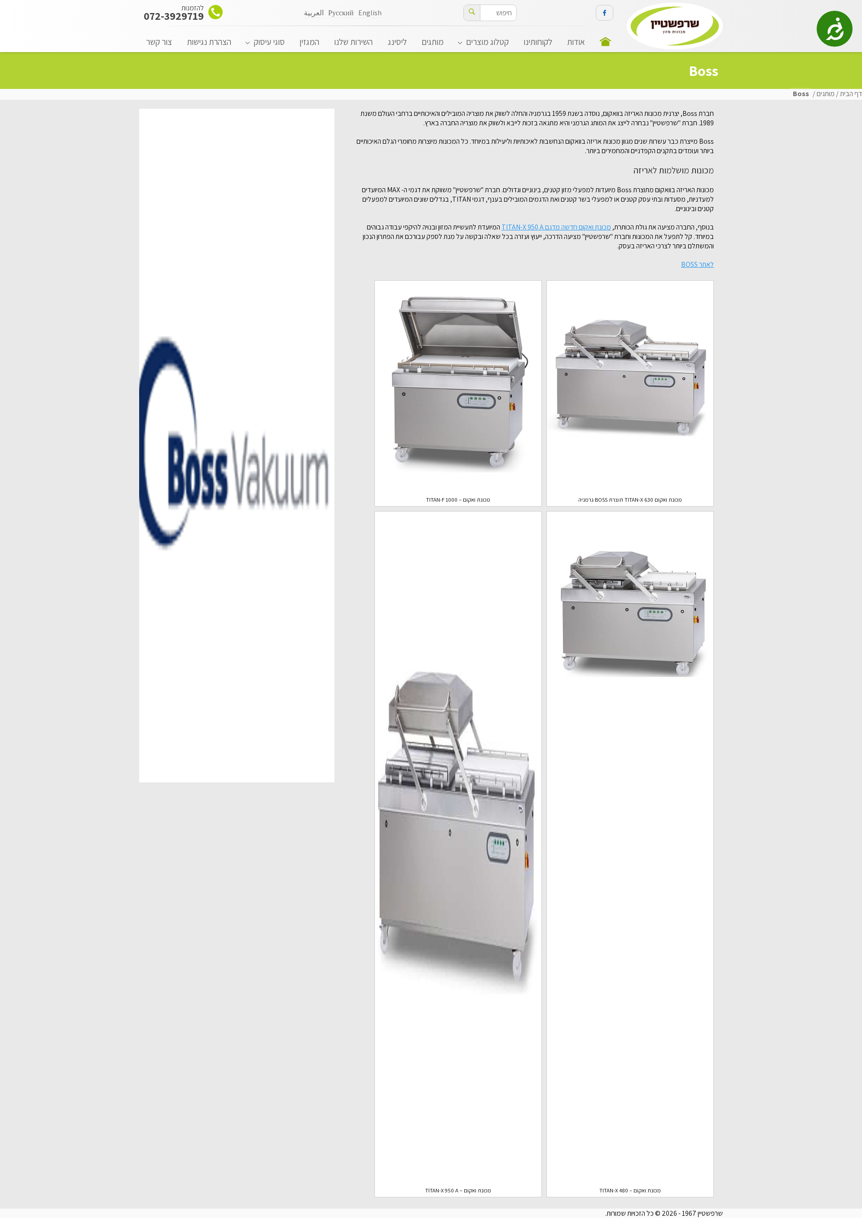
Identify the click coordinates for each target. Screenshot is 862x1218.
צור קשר (159, 42)
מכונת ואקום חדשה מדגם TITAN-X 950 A (556, 227)
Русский (341, 13)
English (370, 13)
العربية (314, 13)
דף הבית (851, 93)
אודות (576, 42)
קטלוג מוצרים (487, 42)
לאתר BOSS (697, 264)
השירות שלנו (353, 42)
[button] (472, 13)
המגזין (309, 42)
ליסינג (397, 42)
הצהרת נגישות (209, 42)
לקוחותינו (537, 42)
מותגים (433, 42)
